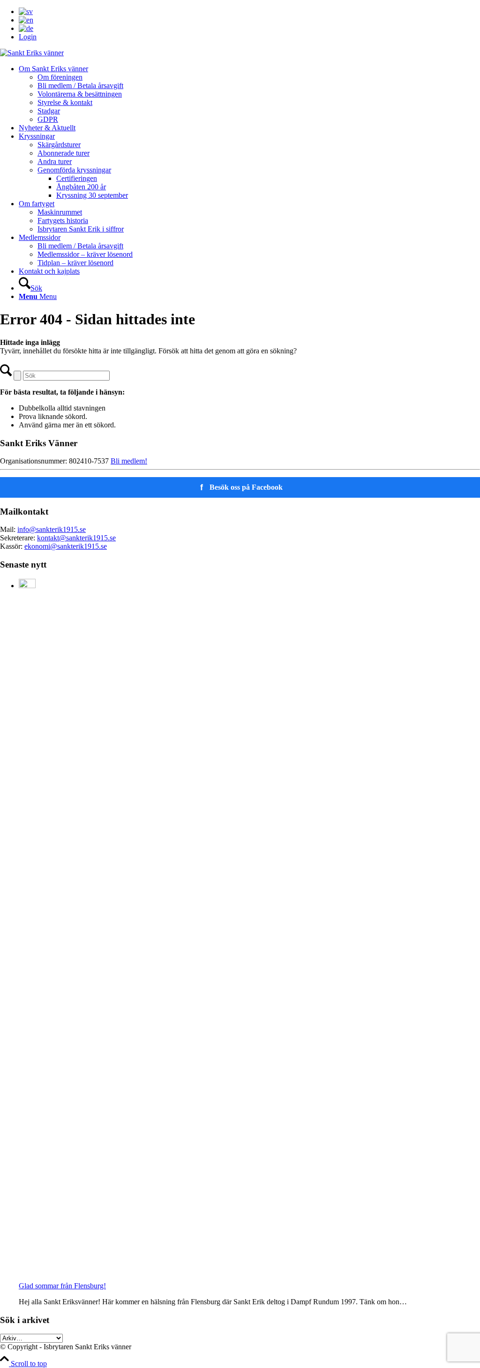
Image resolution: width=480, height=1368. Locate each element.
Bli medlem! (129, 461)
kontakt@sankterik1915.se (76, 538)
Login (28, 37)
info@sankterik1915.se (51, 529)
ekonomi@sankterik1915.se (65, 546)
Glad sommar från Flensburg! (62, 1286)
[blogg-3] (32, 53)
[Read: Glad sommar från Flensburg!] (27, 586)
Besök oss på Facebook (241, 487)
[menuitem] (249, 11)
